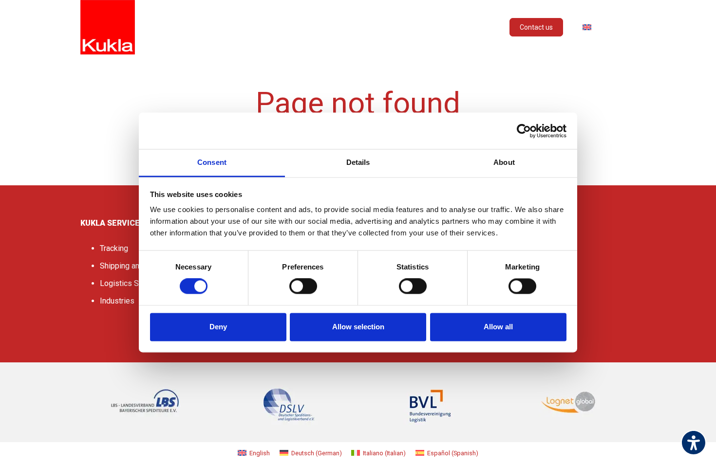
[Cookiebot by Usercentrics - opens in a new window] (523, 131)
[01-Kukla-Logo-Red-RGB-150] (107, 27)
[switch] (303, 286)
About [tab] (504, 162)
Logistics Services (132, 283)
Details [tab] (358, 162)
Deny (218, 326)
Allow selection (358, 326)
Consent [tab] (211, 162)
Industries (117, 300)
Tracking (114, 248)
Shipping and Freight (135, 265)
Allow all (498, 326)
